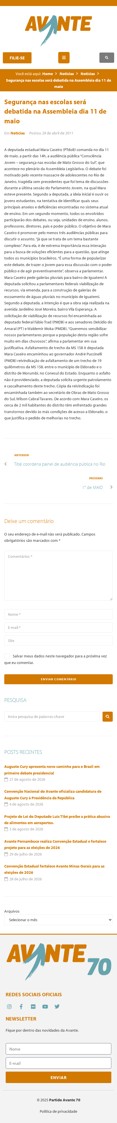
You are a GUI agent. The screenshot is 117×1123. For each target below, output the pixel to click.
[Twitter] (57, 1006)
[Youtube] (45, 1006)
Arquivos (12, 911)
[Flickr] (33, 1006)
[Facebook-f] (21, 1006)
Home (47, 73)
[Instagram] (9, 1006)
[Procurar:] (52, 716)
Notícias (67, 73)
